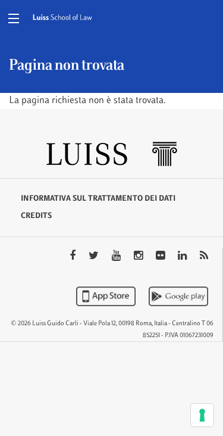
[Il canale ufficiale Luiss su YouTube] (117, 256)
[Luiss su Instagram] (139, 256)
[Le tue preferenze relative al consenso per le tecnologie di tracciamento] (202, 415)
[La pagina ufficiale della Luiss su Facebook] (74, 256)
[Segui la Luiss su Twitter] (95, 256)
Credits (36, 216)
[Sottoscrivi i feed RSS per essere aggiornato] (204, 256)
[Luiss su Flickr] (161, 256)
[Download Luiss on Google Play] (178, 296)
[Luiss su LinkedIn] (183, 256)
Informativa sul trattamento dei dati (98, 199)
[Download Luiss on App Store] (107, 296)
